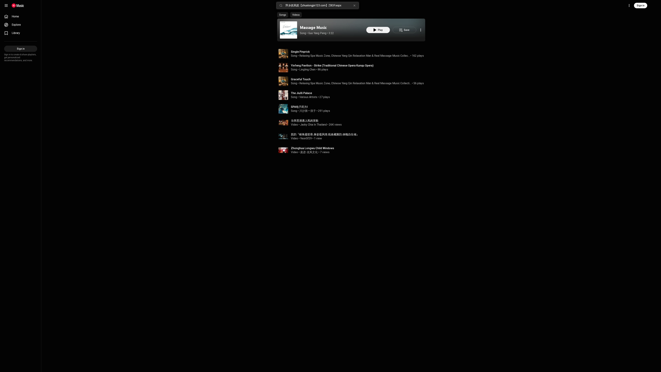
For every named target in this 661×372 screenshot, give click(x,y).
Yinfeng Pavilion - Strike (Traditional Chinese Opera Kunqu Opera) (332, 65)
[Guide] (6, 5)
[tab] (282, 15)
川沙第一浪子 (307, 110)
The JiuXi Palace (301, 93)
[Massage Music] (288, 30)
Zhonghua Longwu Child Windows (312, 148)
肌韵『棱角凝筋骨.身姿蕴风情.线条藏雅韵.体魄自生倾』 (325, 134)
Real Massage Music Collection (392, 55)
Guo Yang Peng (317, 33)
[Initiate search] (281, 5)
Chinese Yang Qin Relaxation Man (351, 55)
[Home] (18, 5)
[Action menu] (421, 30)
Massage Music (313, 27)
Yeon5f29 (306, 138)
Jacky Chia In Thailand (313, 124)
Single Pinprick (300, 51)
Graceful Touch (301, 79)
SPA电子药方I (299, 106)
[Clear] (354, 5)
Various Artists (308, 97)
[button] (288, 30)
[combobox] (322, 5)
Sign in (640, 5)
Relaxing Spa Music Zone (314, 55)
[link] (20, 16)
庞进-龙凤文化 (309, 152)
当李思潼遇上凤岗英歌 (304, 120)
